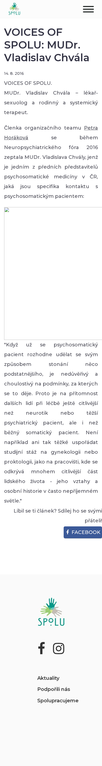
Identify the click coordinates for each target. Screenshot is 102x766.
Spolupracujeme (58, 701)
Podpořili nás (53, 689)
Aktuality (48, 678)
